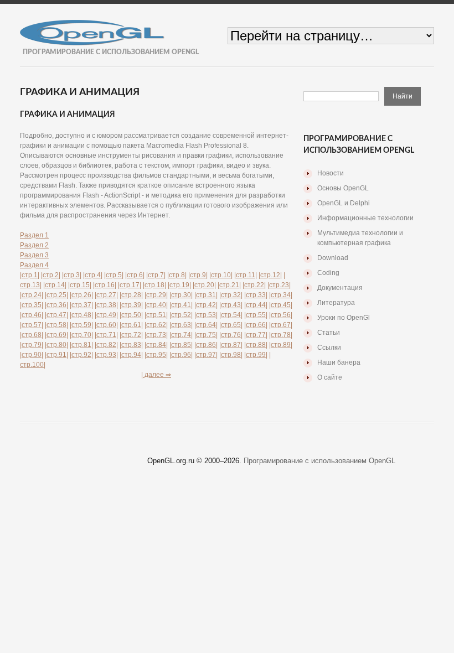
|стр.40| (156, 305)
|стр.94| (131, 355)
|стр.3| (71, 275)
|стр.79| (31, 345)
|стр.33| (255, 295)
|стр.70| (81, 335)
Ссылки (329, 347)
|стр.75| (206, 335)
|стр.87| (231, 345)
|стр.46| (31, 315)
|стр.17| (129, 285)
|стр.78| (280, 335)
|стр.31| (206, 295)
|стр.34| (280, 295)
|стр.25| (56, 295)
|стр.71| (106, 335)
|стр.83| (131, 345)
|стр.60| (106, 325)
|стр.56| (280, 315)
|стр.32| (231, 295)
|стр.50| (131, 315)
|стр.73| (156, 335)
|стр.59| (81, 325)
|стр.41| (181, 305)
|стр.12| (270, 275)
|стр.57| (31, 325)
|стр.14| (54, 285)
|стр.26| (81, 295)
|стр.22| (254, 285)
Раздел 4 (34, 265)
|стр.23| (279, 285)
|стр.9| (198, 275)
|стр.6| (135, 275)
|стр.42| (206, 305)
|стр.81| (81, 345)
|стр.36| (56, 305)
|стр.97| (206, 355)
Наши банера (338, 362)
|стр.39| (131, 305)
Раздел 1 (34, 235)
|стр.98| (231, 355)
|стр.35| (31, 305)
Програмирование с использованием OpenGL (319, 461)
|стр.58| (56, 325)
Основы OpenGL (343, 188)
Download (332, 258)
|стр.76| (231, 335)
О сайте (329, 377)
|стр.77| (255, 335)
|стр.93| (106, 355)
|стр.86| (206, 345)
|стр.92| (81, 355)
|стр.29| (156, 295)
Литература (336, 303)
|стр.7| (156, 275)
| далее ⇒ (156, 375)
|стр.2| (50, 275)
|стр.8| (177, 275)
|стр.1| (29, 275)
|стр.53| (206, 315)
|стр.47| (56, 315)
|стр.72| (131, 335)
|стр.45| (280, 305)
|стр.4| (92, 275)
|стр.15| (79, 285)
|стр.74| (181, 335)
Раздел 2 (34, 245)
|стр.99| (255, 355)
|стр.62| (156, 325)
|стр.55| (255, 315)
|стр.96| (181, 355)
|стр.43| (231, 305)
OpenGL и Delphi (343, 203)
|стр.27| (106, 295)
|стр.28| (131, 295)
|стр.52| (181, 315)
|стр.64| (206, 325)
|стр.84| (156, 345)
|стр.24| (31, 295)
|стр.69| (56, 335)
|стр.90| (31, 355)
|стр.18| (154, 285)
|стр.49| (106, 315)
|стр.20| (204, 285)
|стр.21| (229, 285)
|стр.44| (255, 305)
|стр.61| (131, 325)
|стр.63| (181, 325)
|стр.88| (255, 345)
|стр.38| (106, 305)
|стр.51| (156, 315)
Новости (330, 173)
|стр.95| (156, 355)
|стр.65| (231, 325)
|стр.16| (104, 285)
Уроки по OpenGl (343, 318)
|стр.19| (179, 285)
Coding (328, 273)
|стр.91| (56, 355)
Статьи (328, 332)
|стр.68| (31, 335)
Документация (340, 288)
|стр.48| (81, 315)
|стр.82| (106, 345)
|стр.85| (181, 345)
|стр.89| (280, 345)
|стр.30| (181, 295)
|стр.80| (56, 345)
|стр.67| (280, 325)
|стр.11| (245, 275)
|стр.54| (231, 315)
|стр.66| (255, 325)
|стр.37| (81, 305)
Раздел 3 (34, 255)
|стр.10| (221, 275)
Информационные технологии (365, 218)
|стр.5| (113, 275)
